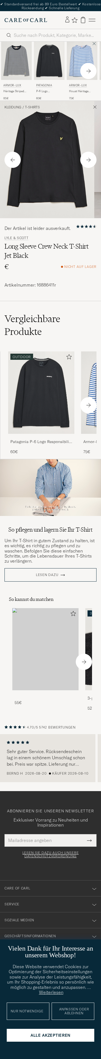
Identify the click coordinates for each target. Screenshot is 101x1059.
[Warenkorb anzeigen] (83, 20)
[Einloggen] (67, 19)
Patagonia (44, 85)
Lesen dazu (47, 575)
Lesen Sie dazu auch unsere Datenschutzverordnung (50, 854)
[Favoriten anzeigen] (74, 20)
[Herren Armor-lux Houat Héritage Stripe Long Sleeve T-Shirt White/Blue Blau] (82, 61)
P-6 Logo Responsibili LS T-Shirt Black (48, 91)
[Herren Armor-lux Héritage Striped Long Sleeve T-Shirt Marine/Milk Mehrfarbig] (16, 61)
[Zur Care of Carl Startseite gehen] (25, 20)
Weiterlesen (51, 992)
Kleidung (12, 107)
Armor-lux (12, 85)
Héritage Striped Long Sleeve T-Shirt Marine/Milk (15, 91)
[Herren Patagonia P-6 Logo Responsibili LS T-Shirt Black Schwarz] (49, 61)
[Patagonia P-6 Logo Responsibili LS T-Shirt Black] (41, 437)
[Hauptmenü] (92, 20)
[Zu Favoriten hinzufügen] (68, 358)
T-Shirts (32, 107)
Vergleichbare (32, 325)
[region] (50, 758)
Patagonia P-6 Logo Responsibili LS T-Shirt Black (39, 442)
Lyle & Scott (16, 238)
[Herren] (45, 649)
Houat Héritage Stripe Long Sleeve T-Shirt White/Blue (81, 91)
